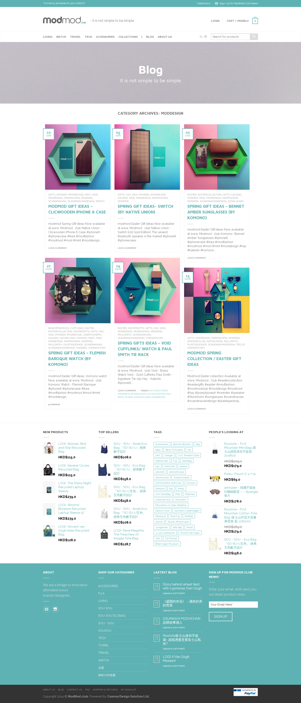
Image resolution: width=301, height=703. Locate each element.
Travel (75, 36)
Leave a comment (57, 248)
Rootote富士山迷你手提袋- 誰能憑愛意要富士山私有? (182, 639)
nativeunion (214, 341)
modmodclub (196, 341)
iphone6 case (176, 471)
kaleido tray (158, 394)
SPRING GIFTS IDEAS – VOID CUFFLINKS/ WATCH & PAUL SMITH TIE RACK (145, 349)
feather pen (161, 460)
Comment (54, 404)
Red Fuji (175, 516)
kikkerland (67, 338)
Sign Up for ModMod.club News (239, 3)
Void (157, 538)
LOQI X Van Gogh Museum (176, 659)
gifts (51, 194)
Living (47, 36)
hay (128, 194)
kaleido (123, 197)
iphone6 (62, 194)
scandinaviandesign (81, 201)
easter (191, 194)
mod (95, 194)
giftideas (135, 394)
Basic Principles (174, 449)
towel (103, 645)
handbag (187, 460)
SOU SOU (105, 608)
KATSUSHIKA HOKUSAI (168, 483)
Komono (190, 483)
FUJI (101, 593)
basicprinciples (58, 328)
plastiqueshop (73, 344)
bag (198, 444)
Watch (61, 36)
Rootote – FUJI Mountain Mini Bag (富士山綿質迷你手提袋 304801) (240, 450)
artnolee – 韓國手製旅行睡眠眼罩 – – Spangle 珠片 (241, 491)
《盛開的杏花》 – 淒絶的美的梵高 (182, 603)
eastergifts (81, 331)
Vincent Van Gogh (190, 532)
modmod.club (163, 499)
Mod (177, 494)
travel (190, 527)
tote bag (177, 527)
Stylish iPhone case (178, 521)
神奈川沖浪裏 (106, 675)
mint (88, 194)
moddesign (55, 197)
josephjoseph (92, 334)
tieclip (240, 344)
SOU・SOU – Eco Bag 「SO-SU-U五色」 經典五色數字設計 (240, 543)
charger (169, 455)
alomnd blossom (182, 444)
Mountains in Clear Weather (171, 505)
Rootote (189, 516)
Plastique (160, 516)
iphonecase (75, 194)
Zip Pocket (171, 538)
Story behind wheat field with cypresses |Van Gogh (182, 586)
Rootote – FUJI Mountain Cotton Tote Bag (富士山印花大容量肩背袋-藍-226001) (240, 515)
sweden (81, 347)
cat (189, 449)
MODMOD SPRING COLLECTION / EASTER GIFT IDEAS (214, 358)
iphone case (162, 477)
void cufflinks (142, 397)
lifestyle (159, 488)
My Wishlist (128, 689)
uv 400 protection (165, 532)
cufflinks (77, 328)
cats (157, 455)
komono (192, 197)
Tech (88, 36)
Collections (203, 3)
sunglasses (236, 201)
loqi (171, 488)
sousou (104, 630)
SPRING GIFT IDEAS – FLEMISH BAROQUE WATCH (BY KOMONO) (77, 358)
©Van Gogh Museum (167, 543)
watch (100, 201)
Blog (150, 36)
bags (158, 449)
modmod (86, 197)
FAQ (87, 689)
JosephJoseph (181, 477)
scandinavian (57, 201)
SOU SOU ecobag (112, 615)
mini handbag (163, 494)
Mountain (180, 499)
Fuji (175, 460)
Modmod (190, 494)
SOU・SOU (106, 623)
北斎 (101, 667)
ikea (134, 194)
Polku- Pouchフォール (240, 474)
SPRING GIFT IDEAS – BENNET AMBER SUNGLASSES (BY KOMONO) (215, 212)
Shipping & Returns (105, 689)
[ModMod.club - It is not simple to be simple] (64, 19)
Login (215, 20)
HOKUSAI (169, 466)
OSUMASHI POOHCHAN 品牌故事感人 (181, 620)
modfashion (72, 197)
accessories (161, 444)
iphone (183, 466)
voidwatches (96, 347)
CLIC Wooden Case (188, 455)
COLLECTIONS (128, 36)
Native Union (162, 510)
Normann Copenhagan (186, 510)
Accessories (105, 36)
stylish (159, 521)
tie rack (129, 397)
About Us (165, 36)
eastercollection (210, 194)
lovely (181, 488)
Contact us (74, 689)
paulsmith (55, 344)
